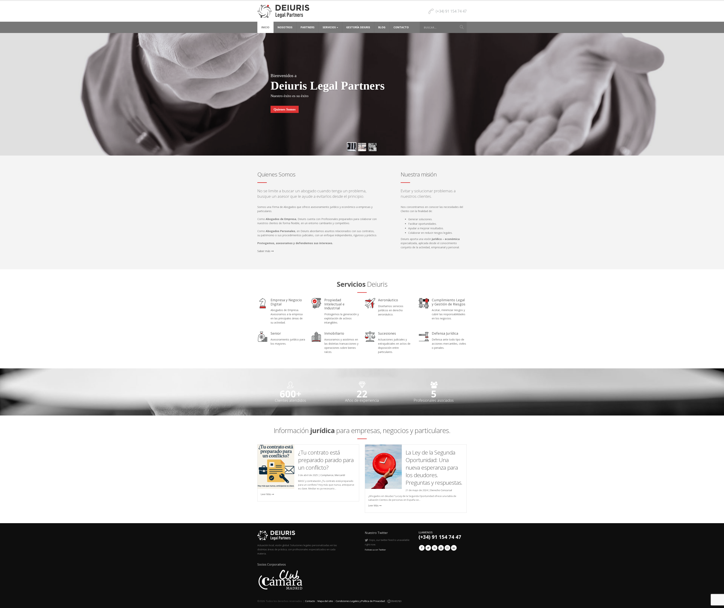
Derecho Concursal (441, 490)
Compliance (327, 475)
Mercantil (340, 475)
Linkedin (454, 548)
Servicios (329, 27)
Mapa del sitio (325, 601)
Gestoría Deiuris (358, 27)
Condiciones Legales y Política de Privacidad (360, 601)
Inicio (265, 27)
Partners (307, 27)
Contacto (401, 27)
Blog (381, 27)
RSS (434, 548)
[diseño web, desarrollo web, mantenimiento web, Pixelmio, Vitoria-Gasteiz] (394, 601)
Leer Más (266, 494)
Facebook (422, 548)
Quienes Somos (285, 109)
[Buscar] (461, 27)
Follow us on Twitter (375, 549)
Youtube (441, 548)
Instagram (447, 548)
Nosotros (285, 27)
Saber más (264, 251)
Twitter (428, 548)
